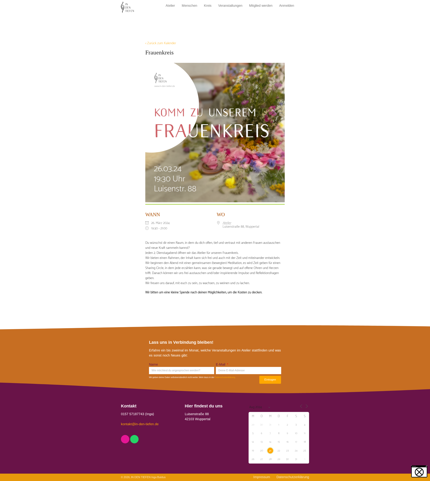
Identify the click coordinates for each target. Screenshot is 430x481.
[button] (419, 471)
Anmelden (286, 5)
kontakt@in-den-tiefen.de (140, 424)
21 (270, 450)
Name (153, 364)
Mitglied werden (260, 5)
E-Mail (221, 364)
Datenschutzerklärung (225, 377)
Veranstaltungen (230, 5)
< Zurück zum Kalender (160, 43)
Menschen (189, 5)
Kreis (207, 5)
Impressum (261, 477)
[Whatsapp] (134, 439)
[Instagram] (125, 439)
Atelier (170, 5)
